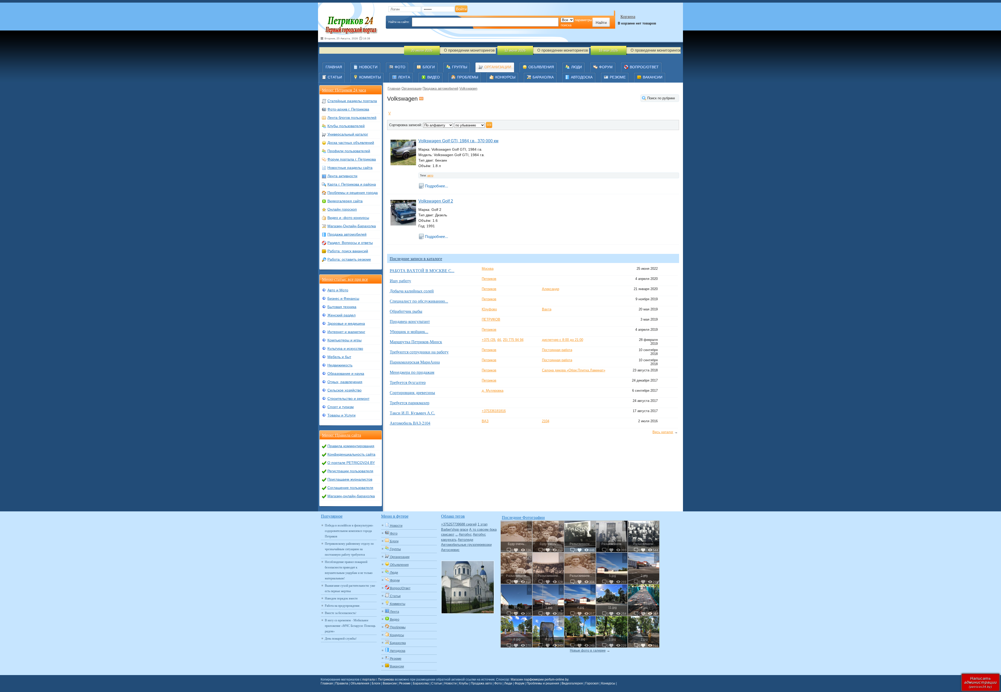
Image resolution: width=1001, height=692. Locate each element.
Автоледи (465, 540)
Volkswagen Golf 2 (435, 201)
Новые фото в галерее (588, 650)
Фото (498, 683)
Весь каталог (662, 432)
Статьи (436, 683)
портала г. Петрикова (378, 679)
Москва (487, 269)
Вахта (546, 309)
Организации (411, 88)
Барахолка (421, 683)
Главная (394, 88)
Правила (341, 683)
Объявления (360, 683)
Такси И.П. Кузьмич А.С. (412, 412)
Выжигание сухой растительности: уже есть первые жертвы (350, 588)
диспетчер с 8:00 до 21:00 (562, 340)
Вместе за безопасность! (340, 613)
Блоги (376, 683)
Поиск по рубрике (661, 98)
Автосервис (450, 550)
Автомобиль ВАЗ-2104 (410, 423)
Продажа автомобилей (440, 88)
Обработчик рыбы (406, 311)
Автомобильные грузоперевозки (466, 545)
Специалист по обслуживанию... (419, 301)
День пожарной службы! (341, 638)
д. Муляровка (492, 391)
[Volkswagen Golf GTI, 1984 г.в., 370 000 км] (402, 152)
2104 (545, 421)
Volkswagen (468, 88)
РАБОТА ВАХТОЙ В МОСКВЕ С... (422, 270)
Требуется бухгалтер (408, 382)
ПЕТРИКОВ (491, 319)
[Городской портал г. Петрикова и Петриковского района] (350, 22)
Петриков (489, 279)
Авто (456, 535)
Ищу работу (400, 280)
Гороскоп (592, 683)
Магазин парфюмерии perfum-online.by (539, 679)
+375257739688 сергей (459, 524)
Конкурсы (608, 683)
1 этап (482, 524)
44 (499, 340)
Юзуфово (489, 309)
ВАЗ (485, 421)
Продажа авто (481, 683)
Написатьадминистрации (980, 682)
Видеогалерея (572, 683)
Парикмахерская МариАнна (415, 362)
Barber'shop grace (454, 529)
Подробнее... (436, 186)
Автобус (465, 534)
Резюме (405, 683)
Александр (550, 289)
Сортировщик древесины (412, 392)
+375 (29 (488, 340)
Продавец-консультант (410, 321)
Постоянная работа (557, 350)
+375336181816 (494, 411)
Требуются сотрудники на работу (419, 351)
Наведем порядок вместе (341, 598)
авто (430, 175)
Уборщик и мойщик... (409, 331)
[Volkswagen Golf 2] (402, 212)
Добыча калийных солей (412, 290)
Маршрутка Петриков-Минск (416, 341)
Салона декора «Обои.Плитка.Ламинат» (573, 370)
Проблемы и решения (543, 683)
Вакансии (390, 683)
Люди (508, 683)
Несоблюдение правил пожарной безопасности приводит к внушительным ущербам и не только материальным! (349, 570)
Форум (519, 683)
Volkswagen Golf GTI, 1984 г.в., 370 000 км (458, 141)
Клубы (463, 683)
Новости (450, 683)
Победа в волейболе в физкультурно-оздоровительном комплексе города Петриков (349, 530)
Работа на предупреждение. (342, 605)
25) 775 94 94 (513, 340)
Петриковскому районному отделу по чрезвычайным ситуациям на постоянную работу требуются (349, 548)
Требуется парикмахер (409, 402)
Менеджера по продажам (412, 372)
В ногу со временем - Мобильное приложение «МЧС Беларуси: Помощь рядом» (350, 625)
